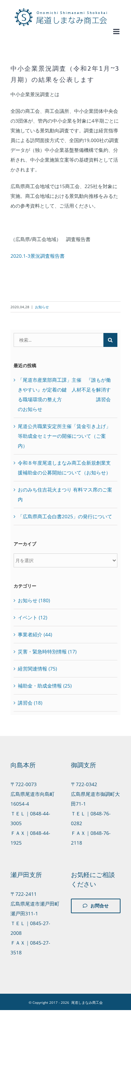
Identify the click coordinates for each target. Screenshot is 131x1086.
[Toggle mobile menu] (117, 31)
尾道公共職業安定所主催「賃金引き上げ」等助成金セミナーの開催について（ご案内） (64, 436)
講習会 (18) (30, 702)
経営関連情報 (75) (37, 668)
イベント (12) (32, 617)
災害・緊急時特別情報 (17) (47, 651)
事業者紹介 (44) (35, 634)
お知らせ (42, 306)
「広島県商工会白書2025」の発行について (65, 516)
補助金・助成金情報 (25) (45, 685)
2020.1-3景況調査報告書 (37, 256)
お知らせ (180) (34, 600)
